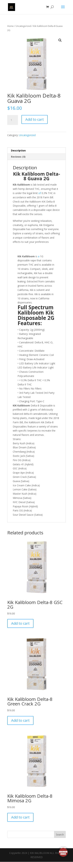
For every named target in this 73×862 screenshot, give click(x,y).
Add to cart (34, 119)
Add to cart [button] (20, 623)
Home (10, 26)
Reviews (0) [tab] (18, 156)
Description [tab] (18, 150)
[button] (60, 40)
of (39, 193)
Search (60, 834)
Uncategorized (23, 26)
